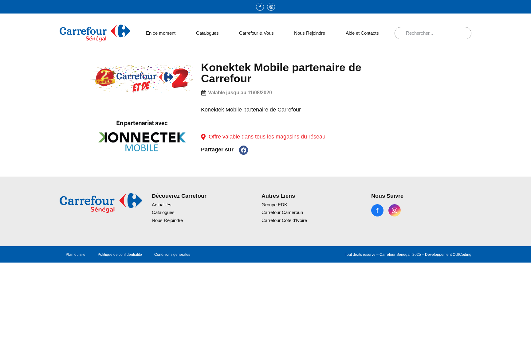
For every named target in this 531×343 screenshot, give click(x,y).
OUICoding (462, 254)
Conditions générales (172, 254)
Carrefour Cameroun (282, 212)
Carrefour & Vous (256, 33)
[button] (243, 150)
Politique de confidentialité (120, 254)
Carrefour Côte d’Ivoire (284, 220)
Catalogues (207, 33)
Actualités (161, 204)
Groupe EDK (274, 204)
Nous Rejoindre (309, 33)
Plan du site (75, 254)
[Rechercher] (403, 33)
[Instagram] (271, 7)
